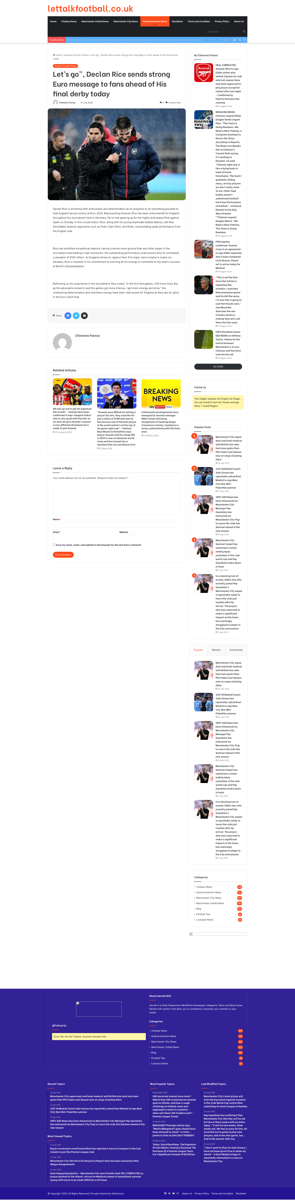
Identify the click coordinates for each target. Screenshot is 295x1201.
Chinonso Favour (67, 102)
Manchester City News (126, 21)
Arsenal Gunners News (155, 21)
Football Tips (203, 914)
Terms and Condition (199, 21)
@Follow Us (59, 1025)
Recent (216, 649)
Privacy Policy (222, 21)
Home (53, 21)
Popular (198, 649)
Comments (236, 649)
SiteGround (117, 1193)
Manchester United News (95, 21)
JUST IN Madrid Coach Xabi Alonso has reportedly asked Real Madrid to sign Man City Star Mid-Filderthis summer (228, 478)
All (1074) (218, 366)
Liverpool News (204, 919)
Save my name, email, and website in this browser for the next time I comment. (99, 545)
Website (123, 532)
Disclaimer (177, 21)
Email (57, 532)
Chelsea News (69, 21)
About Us (239, 21)
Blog (198, 908)
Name (57, 519)
